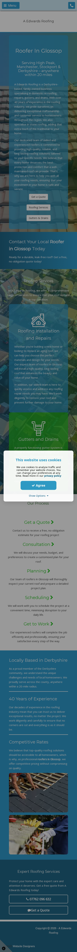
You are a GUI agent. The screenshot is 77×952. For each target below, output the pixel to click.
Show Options (38, 495)
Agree (40, 485)
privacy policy (52, 475)
